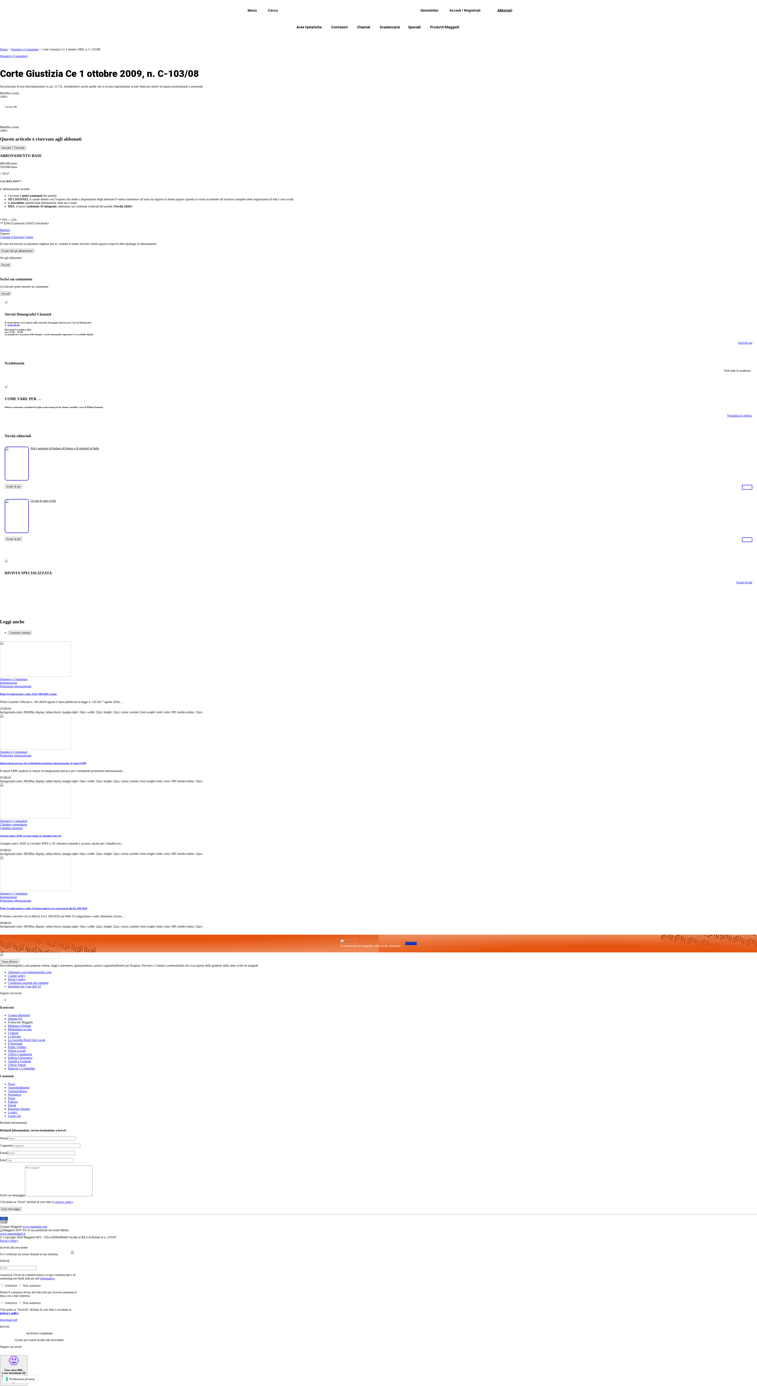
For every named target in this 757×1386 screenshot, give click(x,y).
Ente (3, 1160)
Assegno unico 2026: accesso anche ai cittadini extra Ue (30, 835)
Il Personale (15, 1043)
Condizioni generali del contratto (28, 983)
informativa (47, 1278)
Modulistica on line (20, 1029)
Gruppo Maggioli (19, 1015)
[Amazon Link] (747, 487)
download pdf (8, 1320)
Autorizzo (11, 1285)
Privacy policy (17, 979)
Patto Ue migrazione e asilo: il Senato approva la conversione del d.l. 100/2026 (43, 908)
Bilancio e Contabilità (21, 1068)
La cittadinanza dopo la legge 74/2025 (349, 36)
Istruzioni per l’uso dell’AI (24, 986)
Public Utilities (17, 1047)
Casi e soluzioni (427, 36)
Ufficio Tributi (17, 1065)
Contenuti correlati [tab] (19, 632)
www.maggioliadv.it (12, 1233)
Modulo (5, 230)
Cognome (6, 1145)
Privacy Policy (9, 1240)
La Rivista (14, 1036)
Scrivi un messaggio (12, 1195)
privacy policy (64, 1202)
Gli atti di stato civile (43, 500)
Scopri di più (13, 325)
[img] (72, 1252)
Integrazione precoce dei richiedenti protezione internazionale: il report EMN (43, 763)
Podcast (13, 1101)
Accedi (5, 264)
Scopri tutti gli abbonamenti (17, 250)
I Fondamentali (397, 36)
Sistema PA (15, 1018)
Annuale (6, 147)
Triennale (19, 147)
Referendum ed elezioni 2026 (468, 36)
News (11, 1084)
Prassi (11, 1098)
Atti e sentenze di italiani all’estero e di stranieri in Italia (64, 448)
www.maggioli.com (34, 1226)
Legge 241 (14, 1116)
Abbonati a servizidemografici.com (29, 972)
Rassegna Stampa (19, 1109)
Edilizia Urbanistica (20, 1057)
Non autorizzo (32, 1285)
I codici (12, 1112)
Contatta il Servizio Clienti (16, 237)
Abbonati (411, 943)
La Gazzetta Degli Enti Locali (26, 1040)
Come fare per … (301, 36)
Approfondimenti (18, 1087)
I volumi (13, 1033)
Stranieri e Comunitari (24, 49)
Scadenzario (390, 27)
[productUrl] (17, 479)
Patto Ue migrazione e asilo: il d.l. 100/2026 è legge (28, 694)
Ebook (12, 1105)
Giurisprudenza (17, 1091)
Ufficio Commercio (20, 1054)
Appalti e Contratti (19, 1061)
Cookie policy (16, 975)
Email (3, 1153)
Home (4, 49)
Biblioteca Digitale (19, 1026)
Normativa (14, 1094)
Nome (4, 1138)
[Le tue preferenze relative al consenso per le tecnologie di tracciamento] (20, 1379)
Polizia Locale (17, 1050)
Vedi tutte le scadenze (737, 370)
